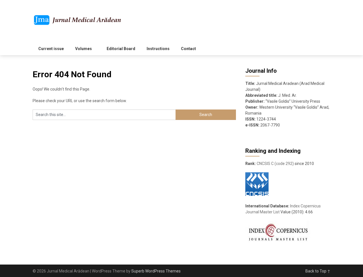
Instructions (158, 48)
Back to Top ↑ (317, 271)
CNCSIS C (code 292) (275, 163)
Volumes (83, 48)
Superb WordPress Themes (156, 271)
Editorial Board (121, 48)
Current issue (51, 48)
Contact (188, 48)
